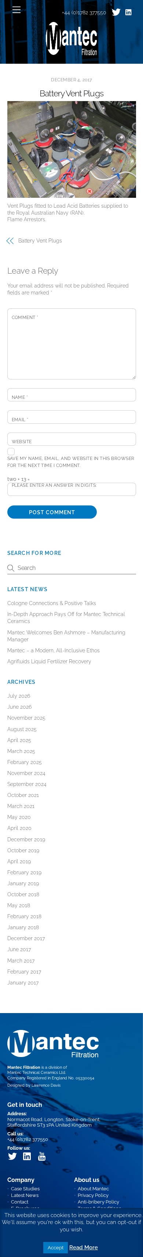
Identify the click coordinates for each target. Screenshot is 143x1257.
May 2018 (18, 905)
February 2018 (24, 916)
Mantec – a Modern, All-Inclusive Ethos (53, 650)
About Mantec (93, 1188)
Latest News (24, 1195)
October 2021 (23, 795)
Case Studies (25, 1188)
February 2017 (24, 972)
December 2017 (26, 938)
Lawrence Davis (46, 1085)
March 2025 (21, 751)
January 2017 (22, 983)
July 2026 (18, 696)
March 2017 (20, 961)
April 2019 (19, 861)
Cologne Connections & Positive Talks (51, 603)
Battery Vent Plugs (71, 93)
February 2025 (24, 762)
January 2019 (23, 883)
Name (20, 397)
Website (22, 441)
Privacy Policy (93, 1195)
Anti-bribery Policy (98, 1202)
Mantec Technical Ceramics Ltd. (36, 1072)
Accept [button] (55, 1247)
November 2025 (26, 718)
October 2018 (23, 894)
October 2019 (23, 850)
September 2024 (27, 784)
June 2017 (19, 949)
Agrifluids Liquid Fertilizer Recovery (49, 661)
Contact (19, 1202)
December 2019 (26, 839)
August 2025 (22, 729)
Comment (25, 317)
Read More (83, 1247)
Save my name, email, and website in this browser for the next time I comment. (71, 462)
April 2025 (19, 740)
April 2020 (19, 828)
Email (20, 419)
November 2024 (26, 773)
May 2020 (19, 817)
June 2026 (19, 707)
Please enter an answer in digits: (54, 485)
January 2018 (23, 927)
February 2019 (24, 872)
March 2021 (20, 806)
